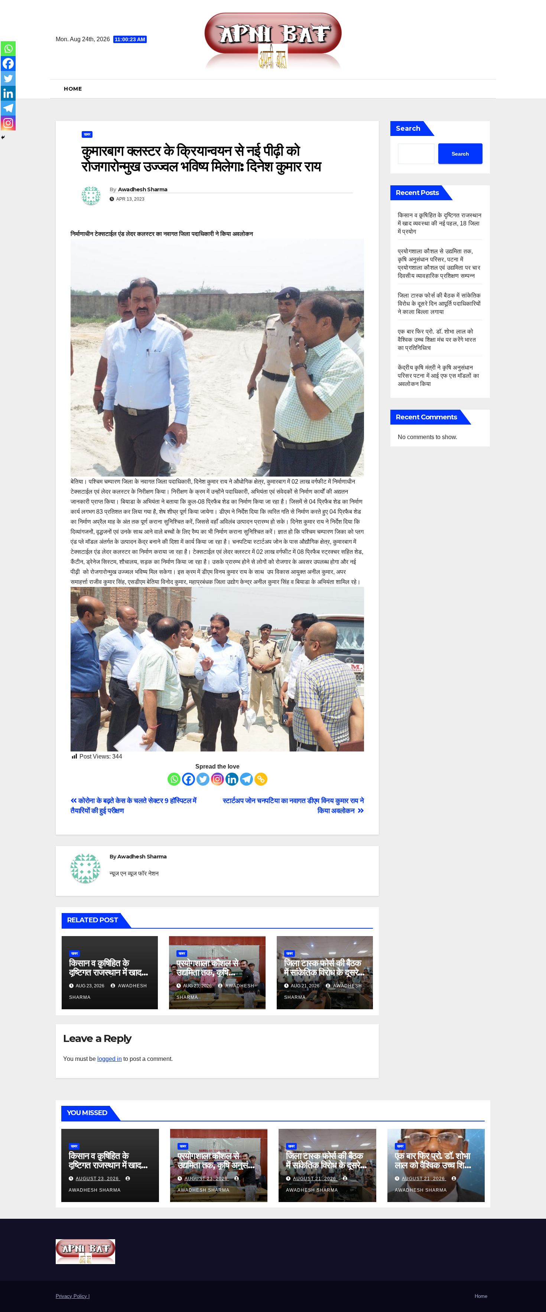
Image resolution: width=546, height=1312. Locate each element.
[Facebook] (188, 779)
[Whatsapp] (174, 779)
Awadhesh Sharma (143, 189)
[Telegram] (246, 779)
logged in (109, 1059)
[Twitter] (202, 779)
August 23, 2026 (98, 1178)
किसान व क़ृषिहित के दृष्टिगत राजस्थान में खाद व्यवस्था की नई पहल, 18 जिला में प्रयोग (440, 223)
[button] (487, 88)
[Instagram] (217, 779)
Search (408, 128)
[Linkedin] (231, 779)
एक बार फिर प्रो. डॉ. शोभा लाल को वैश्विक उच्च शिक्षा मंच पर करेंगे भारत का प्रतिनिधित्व (437, 339)
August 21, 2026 (315, 1178)
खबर (87, 134)
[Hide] (3, 137)
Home (73, 88)
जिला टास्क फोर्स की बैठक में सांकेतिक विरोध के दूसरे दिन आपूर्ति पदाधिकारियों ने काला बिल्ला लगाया (439, 303)
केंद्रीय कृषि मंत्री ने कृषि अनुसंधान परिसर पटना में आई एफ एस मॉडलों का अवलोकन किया (438, 375)
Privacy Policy (72, 1296)
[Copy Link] (260, 779)
